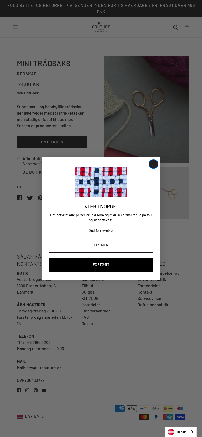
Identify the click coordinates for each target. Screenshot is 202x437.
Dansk (181, 432)
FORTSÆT (101, 265)
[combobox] (181, 432)
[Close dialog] (153, 164)
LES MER (101, 246)
